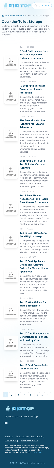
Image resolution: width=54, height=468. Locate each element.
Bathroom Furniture (15, 15)
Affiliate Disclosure (29, 440)
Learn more (36, 452)
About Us (9, 436)
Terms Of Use (22, 436)
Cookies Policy (11, 440)
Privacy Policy (37, 436)
